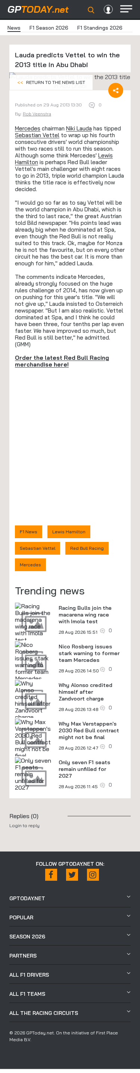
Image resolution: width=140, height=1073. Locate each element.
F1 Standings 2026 (99, 27)
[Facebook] (51, 875)
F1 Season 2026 (48, 27)
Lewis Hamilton (68, 531)
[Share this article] (115, 90)
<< (51, 82)
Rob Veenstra (37, 114)
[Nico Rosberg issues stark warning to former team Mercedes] (34, 661)
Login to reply (24, 825)
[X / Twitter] (72, 875)
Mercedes (27, 128)
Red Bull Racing (87, 548)
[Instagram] (93, 875)
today (38, 9)
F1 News (28, 531)
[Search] (91, 10)
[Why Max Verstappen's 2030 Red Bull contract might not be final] (34, 738)
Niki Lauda (79, 128)
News (14, 27)
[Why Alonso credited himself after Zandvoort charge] (34, 700)
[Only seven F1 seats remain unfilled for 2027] (34, 774)
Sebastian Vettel (37, 135)
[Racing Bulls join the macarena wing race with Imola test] (34, 623)
